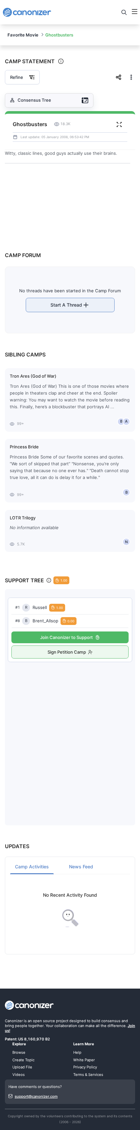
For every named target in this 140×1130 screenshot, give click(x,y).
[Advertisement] (70, 737)
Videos (18, 1074)
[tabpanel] (70, 910)
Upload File (22, 1067)
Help (77, 1052)
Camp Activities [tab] (32, 866)
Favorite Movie (22, 34)
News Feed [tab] (81, 866)
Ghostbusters (59, 34)
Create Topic (23, 1060)
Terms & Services (88, 1074)
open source (44, 1021)
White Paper (84, 1060)
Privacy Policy (85, 1067)
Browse (18, 1052)
